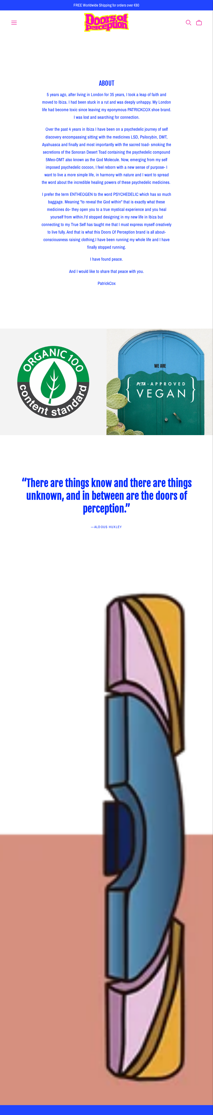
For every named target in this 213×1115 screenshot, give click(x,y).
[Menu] (14, 22)
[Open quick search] (188, 22)
